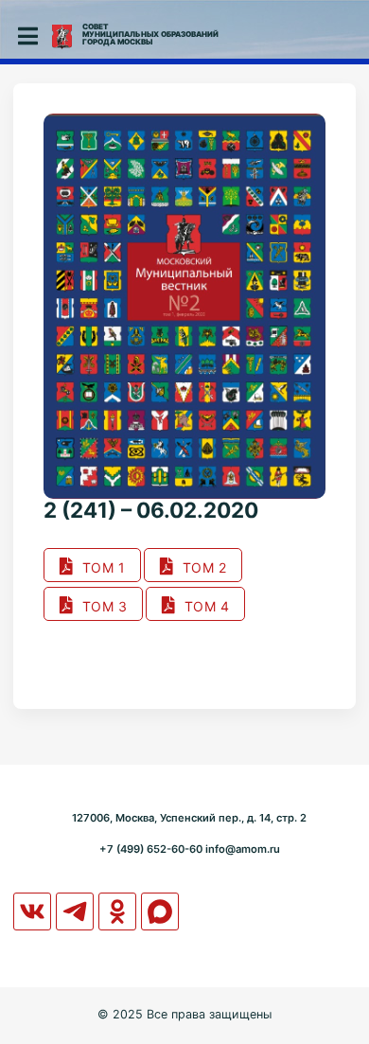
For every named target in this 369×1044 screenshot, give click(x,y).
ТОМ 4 (203, 606)
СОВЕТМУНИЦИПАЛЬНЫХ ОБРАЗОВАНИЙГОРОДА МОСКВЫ (150, 34)
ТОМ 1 (100, 567)
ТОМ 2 (200, 567)
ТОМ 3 (101, 606)
